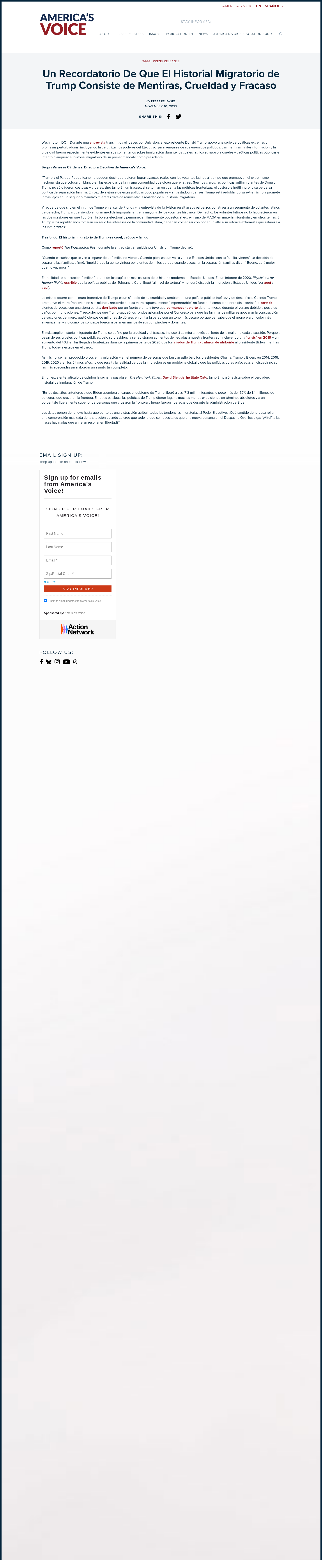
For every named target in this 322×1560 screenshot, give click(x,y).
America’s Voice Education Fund (242, 34)
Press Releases (130, 34)
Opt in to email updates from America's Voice (74, 601)
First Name (54, 531)
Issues (155, 34)
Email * (51, 557)
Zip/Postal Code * (59, 571)
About (105, 34)
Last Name (54, 544)
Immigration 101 (179, 34)
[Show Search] (280, 34)
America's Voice (253, 6)
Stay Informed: (196, 21)
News (203, 34)
